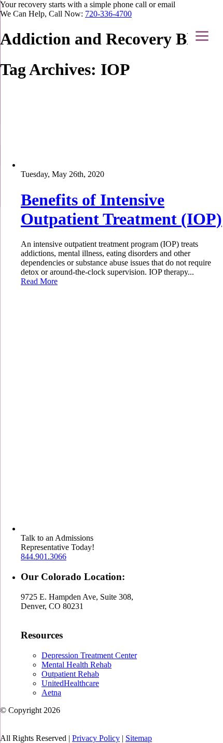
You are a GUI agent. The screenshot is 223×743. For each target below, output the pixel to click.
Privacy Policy (96, 738)
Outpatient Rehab (70, 674)
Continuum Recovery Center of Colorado (135, 710)
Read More (39, 281)
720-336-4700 (108, 13)
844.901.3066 (43, 556)
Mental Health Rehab (76, 664)
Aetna (51, 692)
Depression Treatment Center (89, 655)
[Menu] (202, 36)
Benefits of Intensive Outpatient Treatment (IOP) (121, 209)
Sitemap (139, 738)
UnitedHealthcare (70, 683)
